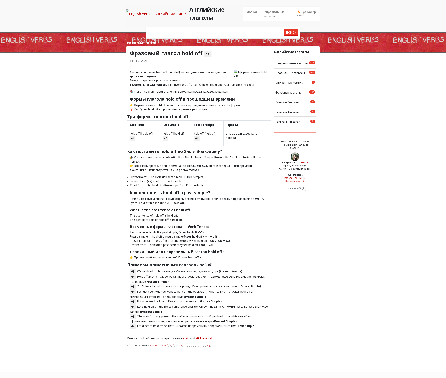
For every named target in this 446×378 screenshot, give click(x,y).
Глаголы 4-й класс (294, 112)
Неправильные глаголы (273, 14)
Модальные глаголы (294, 83)
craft (186, 338)
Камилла (303, 162)
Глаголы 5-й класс (294, 122)
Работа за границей (294, 177)
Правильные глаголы (294, 73)
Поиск (291, 32)
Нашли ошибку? (295, 188)
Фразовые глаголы (294, 92)
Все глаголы (135, 42)
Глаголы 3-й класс (294, 102)
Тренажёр (306, 13)
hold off (151, 42)
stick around (204, 338)
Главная (251, 12)
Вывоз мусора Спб (295, 181)
